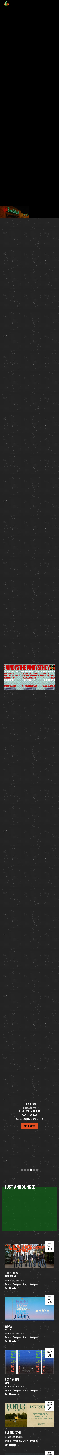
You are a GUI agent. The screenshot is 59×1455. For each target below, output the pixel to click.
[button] (52, 4)
